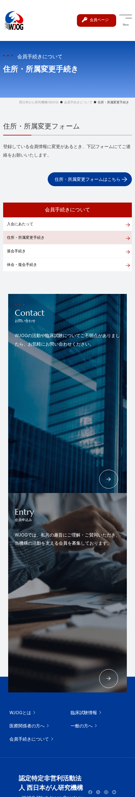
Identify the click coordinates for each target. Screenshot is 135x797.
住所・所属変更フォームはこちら (88, 179)
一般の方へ (82, 725)
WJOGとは (20, 712)
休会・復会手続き (22, 264)
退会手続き (16, 251)
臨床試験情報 (84, 712)
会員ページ (99, 19)
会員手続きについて (29, 739)
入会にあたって (20, 223)
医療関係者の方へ (27, 725)
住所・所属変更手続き (26, 237)
